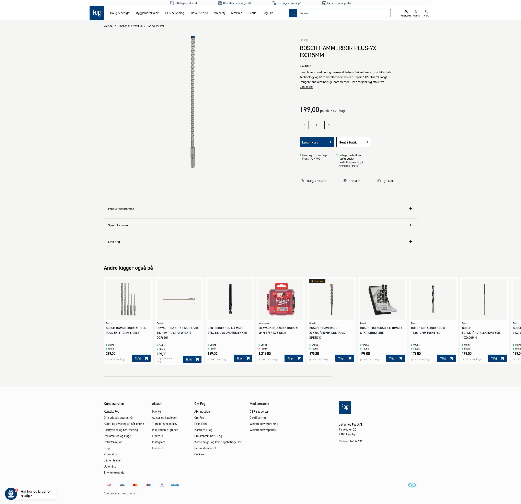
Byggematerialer (147, 13)
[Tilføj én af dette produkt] (328, 125)
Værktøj (219, 13)
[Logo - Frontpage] (97, 13)
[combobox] (344, 13)
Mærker (236, 13)
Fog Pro (268, 13)
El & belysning (174, 13)
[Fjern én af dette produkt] (304, 125)
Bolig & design (119, 13)
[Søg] (293, 13)
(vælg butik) (346, 158)
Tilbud (252, 13)
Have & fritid (199, 13)
